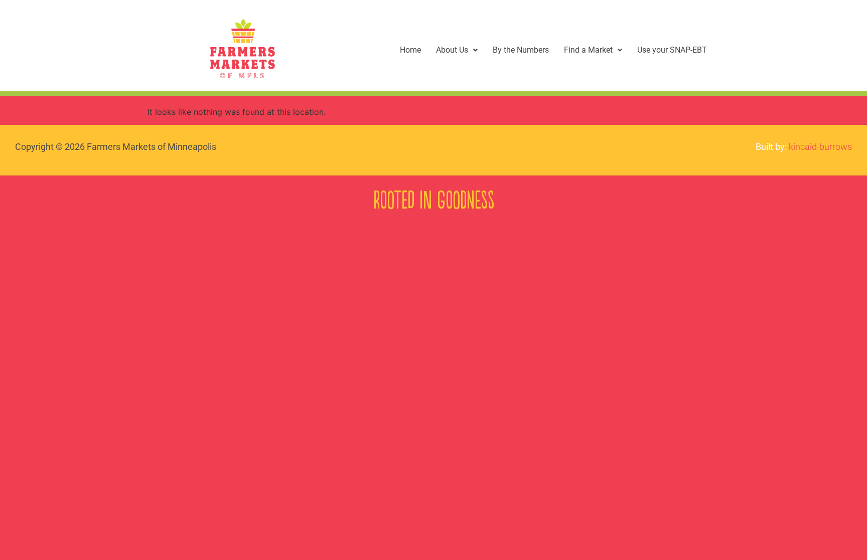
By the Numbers (521, 50)
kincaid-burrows (820, 146)
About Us (452, 50)
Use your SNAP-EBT (672, 50)
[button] (456, 50)
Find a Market (588, 50)
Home (410, 50)
